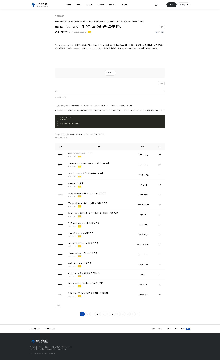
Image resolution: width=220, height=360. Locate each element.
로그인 (171, 5)
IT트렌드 (101, 4)
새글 (175, 329)
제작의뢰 (89, 4)
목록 (161, 27)
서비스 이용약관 (35, 329)
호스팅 (69, 4)
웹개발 (78, 4)
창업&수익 (113, 4)
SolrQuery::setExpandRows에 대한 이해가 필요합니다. (88, 163)
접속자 (185, 329)
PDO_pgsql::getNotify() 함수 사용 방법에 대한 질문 (87, 203)
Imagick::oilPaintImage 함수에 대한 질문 (83, 243)
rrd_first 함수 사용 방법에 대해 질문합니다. (83, 273)
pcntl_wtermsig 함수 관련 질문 (79, 263)
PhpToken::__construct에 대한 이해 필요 (83, 223)
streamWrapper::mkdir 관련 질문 (80, 153)
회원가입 (183, 5)
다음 (132, 314)
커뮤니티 (125, 4)
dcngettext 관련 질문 (76, 183)
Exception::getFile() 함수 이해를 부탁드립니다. (85, 173)
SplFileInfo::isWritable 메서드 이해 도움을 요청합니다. (88, 293)
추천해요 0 (110, 73)
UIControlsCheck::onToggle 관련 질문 (82, 253)
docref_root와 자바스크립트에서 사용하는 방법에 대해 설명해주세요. (93, 213)
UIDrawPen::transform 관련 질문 (80, 233)
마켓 (153, 329)
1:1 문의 (161, 329)
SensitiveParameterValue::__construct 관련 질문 (87, 193)
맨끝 (137, 314)
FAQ (168, 329)
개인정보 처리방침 (49, 329)
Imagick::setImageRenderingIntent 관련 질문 (85, 283)
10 (128, 314)
